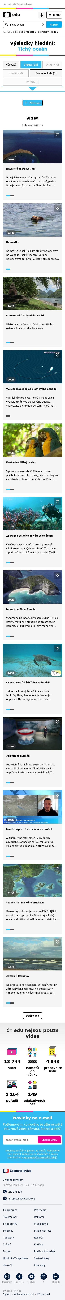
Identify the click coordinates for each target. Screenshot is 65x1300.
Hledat (54, 24)
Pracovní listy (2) (46, 73)
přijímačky (43, 31)
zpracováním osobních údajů (40, 1157)
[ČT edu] (11, 16)
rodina (54, 31)
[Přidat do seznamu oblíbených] (57, 134)
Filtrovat (35, 103)
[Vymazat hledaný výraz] (43, 24)
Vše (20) (11, 64)
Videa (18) (31, 64)
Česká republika (27, 31)
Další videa (32, 1015)
